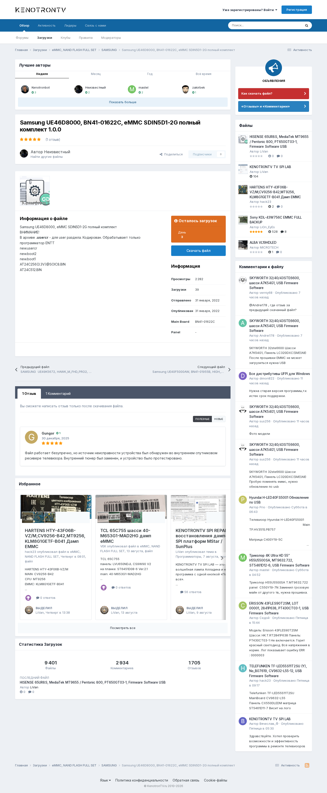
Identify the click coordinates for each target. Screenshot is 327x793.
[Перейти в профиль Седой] (243, 605)
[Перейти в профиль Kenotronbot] (25, 89)
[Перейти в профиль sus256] (243, 409)
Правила (86, 38)
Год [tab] (149, 74)
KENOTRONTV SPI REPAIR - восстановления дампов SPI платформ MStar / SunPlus (204, 538)
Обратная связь (186, 780)
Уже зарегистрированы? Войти (248, 10)
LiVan (40, 612)
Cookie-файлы (215, 780)
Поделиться (172, 154)
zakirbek (198, 87)
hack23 (30, 552)
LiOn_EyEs (267, 227)
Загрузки (44, 38)
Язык (104, 780)
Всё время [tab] (203, 74)
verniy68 (265, 293)
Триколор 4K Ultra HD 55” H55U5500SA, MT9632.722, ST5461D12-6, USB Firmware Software (279, 560)
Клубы (65, 38)
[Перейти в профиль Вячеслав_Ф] (243, 721)
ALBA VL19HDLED (263, 242)
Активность (47, 25)
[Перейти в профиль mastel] (132, 89)
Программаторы (188, 556)
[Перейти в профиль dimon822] (243, 376)
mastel (143, 87)
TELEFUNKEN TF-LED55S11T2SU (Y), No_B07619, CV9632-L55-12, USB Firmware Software (278, 671)
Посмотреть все (122, 628)
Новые (218, 419)
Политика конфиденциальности (141, 780)
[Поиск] (306, 25)
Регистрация (297, 9)
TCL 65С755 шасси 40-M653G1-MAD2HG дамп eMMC (125, 536)
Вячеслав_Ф (268, 723)
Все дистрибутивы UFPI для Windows (279, 374)
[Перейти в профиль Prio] (243, 500)
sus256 (265, 421)
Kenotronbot (41, 87)
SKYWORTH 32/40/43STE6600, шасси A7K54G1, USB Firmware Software (274, 283)
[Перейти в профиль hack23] (243, 668)
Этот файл (288, 25)
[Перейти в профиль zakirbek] (185, 89)
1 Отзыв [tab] (29, 393)
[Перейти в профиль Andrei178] (243, 323)
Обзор (24, 25)
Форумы (22, 38)
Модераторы (111, 38)
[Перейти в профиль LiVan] (29, 610)
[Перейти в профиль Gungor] (31, 437)
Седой (264, 618)
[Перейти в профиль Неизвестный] (78, 89)
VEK (103, 546)
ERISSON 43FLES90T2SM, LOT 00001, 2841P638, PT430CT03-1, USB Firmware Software (279, 608)
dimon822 (266, 378)
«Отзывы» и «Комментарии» (265, 106)
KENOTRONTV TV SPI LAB (270, 167)
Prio (262, 507)
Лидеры (70, 25)
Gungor (48, 433)
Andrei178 (266, 335)
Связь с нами (95, 25)
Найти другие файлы (47, 157)
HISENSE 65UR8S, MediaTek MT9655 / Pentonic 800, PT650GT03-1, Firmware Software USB (93, 682)
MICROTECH (269, 247)
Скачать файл (198, 251)
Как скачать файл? (256, 93)
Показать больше (122, 102)
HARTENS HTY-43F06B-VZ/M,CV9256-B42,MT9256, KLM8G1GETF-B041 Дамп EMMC (55, 538)
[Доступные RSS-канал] (307, 765)
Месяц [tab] (96, 74)
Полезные (202, 419)
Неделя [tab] (42, 74)
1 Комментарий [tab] (58, 393)
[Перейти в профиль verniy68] (243, 280)
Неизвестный (95, 87)
